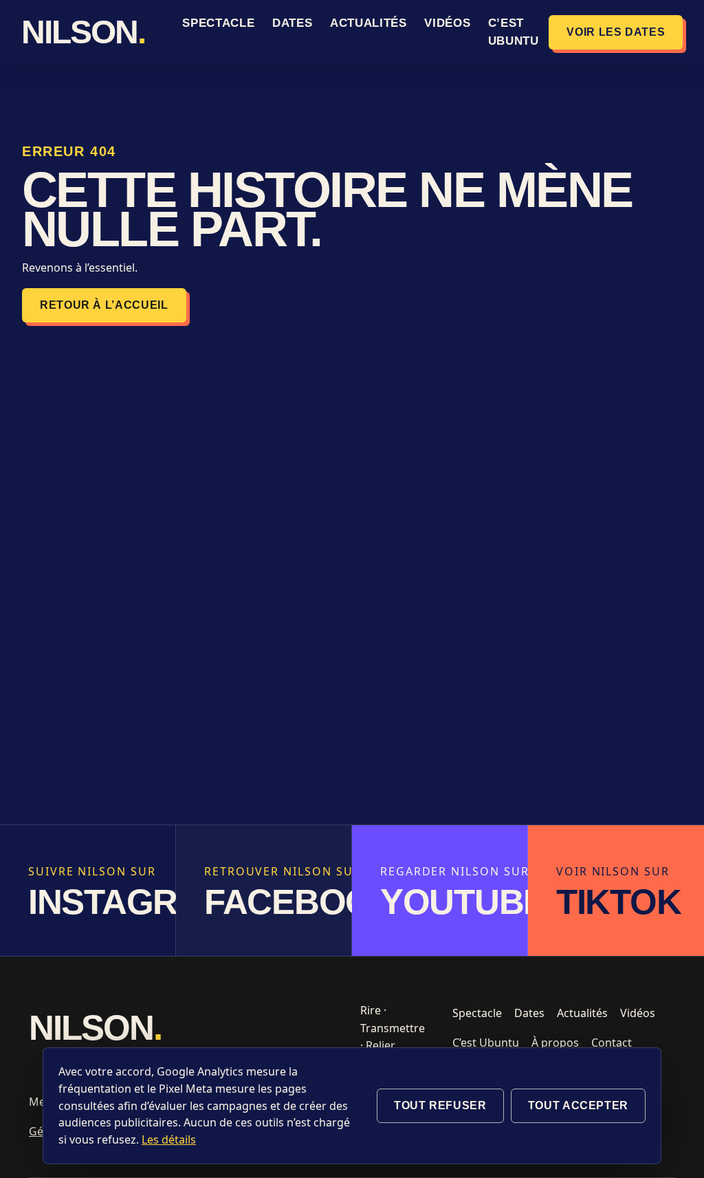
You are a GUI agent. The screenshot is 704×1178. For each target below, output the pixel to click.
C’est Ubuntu (485, 1042)
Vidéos (447, 23)
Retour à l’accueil (104, 305)
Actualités (368, 23)
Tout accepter (578, 1105)
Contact (611, 1042)
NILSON (83, 32)
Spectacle (218, 23)
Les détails (169, 1139)
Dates (292, 23)
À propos (555, 1042)
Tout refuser (440, 1105)
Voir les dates (615, 32)
